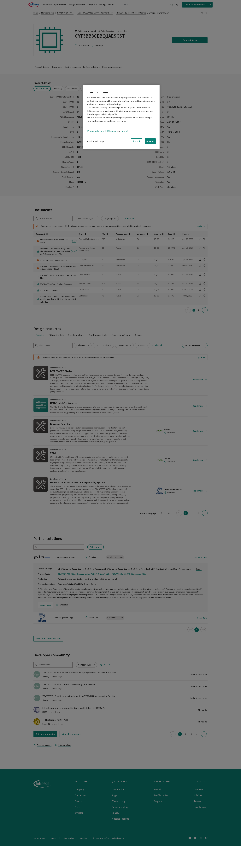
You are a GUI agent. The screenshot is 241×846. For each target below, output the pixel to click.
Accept (150, 141)
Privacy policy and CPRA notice (101, 131)
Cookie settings (95, 141)
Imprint (124, 131)
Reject (136, 141)
